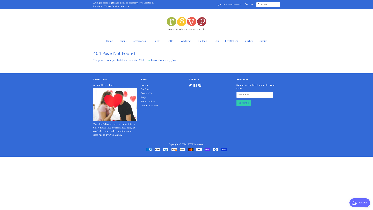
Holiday (202, 41)
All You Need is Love (103, 85)
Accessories (139, 41)
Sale (217, 41)
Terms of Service (149, 105)
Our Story (146, 89)
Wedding (186, 41)
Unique (263, 41)
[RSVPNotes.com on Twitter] (190, 86)
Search (144, 85)
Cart (251, 4)
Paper (122, 41)
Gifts (171, 41)
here (148, 60)
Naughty (248, 41)
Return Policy (148, 101)
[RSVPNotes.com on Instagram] (199, 86)
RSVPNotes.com (196, 144)
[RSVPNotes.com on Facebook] (195, 86)
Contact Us (146, 93)
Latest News (100, 79)
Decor (157, 41)
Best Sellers (231, 41)
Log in (218, 4)
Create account (233, 4)
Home (109, 41)
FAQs (143, 97)
